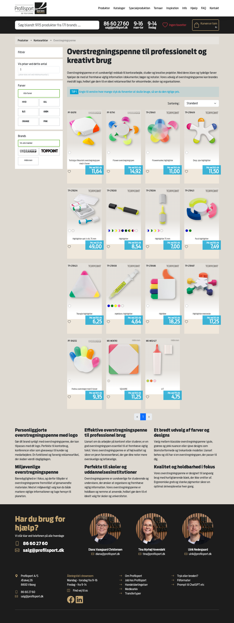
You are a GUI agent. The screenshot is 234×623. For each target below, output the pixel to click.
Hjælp (193, 8)
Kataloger (119, 8)
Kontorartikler (41, 40)
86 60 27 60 (116, 23)
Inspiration (172, 8)
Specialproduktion (139, 8)
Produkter (104, 8)
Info (184, 8)
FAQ (203, 8)
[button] (28, 102)
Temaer (158, 8)
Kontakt (214, 8)
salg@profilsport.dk (116, 27)
